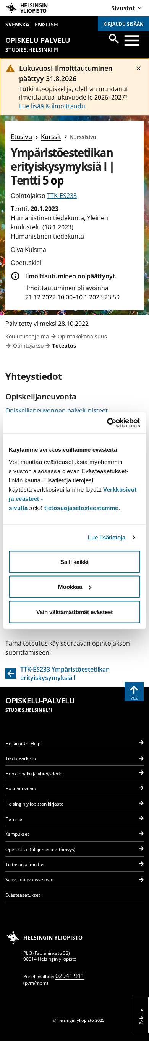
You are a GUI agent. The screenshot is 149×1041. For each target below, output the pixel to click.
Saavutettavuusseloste (29, 879)
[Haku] (114, 39)
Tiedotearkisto (20, 758)
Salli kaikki (74, 561)
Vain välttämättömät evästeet (74, 611)
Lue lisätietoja (107, 537)
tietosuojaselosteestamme (81, 507)
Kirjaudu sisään (123, 24)
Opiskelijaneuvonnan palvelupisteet (56, 410)
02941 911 (69, 976)
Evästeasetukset (22, 895)
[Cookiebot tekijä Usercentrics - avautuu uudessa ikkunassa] (107, 423)
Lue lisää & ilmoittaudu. (53, 106)
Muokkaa (70, 586)
